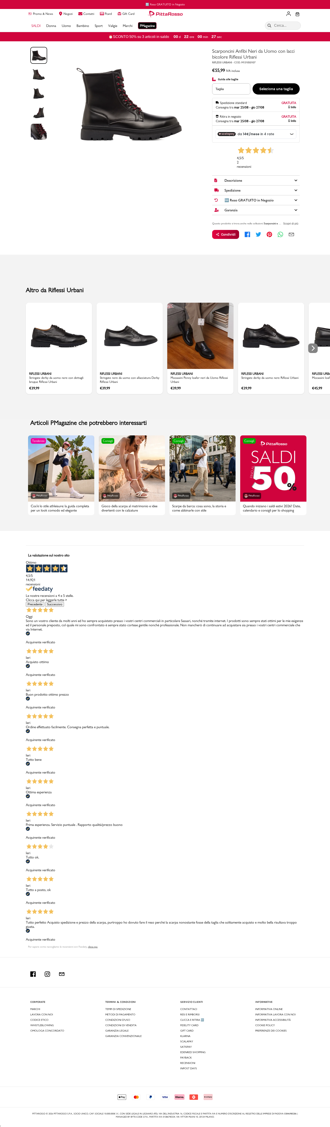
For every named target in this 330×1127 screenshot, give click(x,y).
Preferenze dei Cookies (271, 1030)
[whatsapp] (280, 234)
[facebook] (247, 234)
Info (293, 107)
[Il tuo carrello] (297, 14)
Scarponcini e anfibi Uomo (278, 223)
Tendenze (38, 441)
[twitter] (258, 234)
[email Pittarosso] (61, 974)
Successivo (54, 604)
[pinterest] (269, 234)
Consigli (108, 441)
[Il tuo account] (288, 14)
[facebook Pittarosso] (33, 974)
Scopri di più (290, 223)
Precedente (35, 604)
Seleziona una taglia (276, 89)
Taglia (220, 89)
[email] (291, 234)
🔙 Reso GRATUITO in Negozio (165, 4)
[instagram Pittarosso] (47, 974)
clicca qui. (93, 946)
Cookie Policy (265, 1025)
